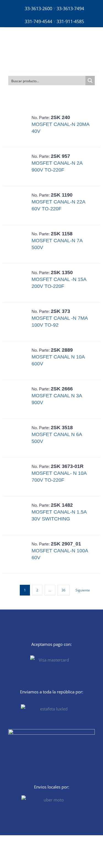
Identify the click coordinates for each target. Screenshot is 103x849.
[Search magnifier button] (90, 80)
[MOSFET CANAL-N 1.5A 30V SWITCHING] (18, 515)
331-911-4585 (70, 21)
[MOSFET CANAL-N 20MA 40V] (18, 128)
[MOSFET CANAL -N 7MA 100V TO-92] (18, 321)
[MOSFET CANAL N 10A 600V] (18, 360)
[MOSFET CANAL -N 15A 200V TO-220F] (18, 283)
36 (63, 590)
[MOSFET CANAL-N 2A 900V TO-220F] (18, 166)
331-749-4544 (38, 21)
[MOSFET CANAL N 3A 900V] (18, 399)
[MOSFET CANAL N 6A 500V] (18, 438)
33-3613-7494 (70, 8)
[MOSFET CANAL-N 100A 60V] (18, 554)
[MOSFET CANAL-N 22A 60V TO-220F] (18, 205)
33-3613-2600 (38, 8)
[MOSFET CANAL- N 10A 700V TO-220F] (18, 476)
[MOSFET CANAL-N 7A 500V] (18, 244)
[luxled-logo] (26, 40)
